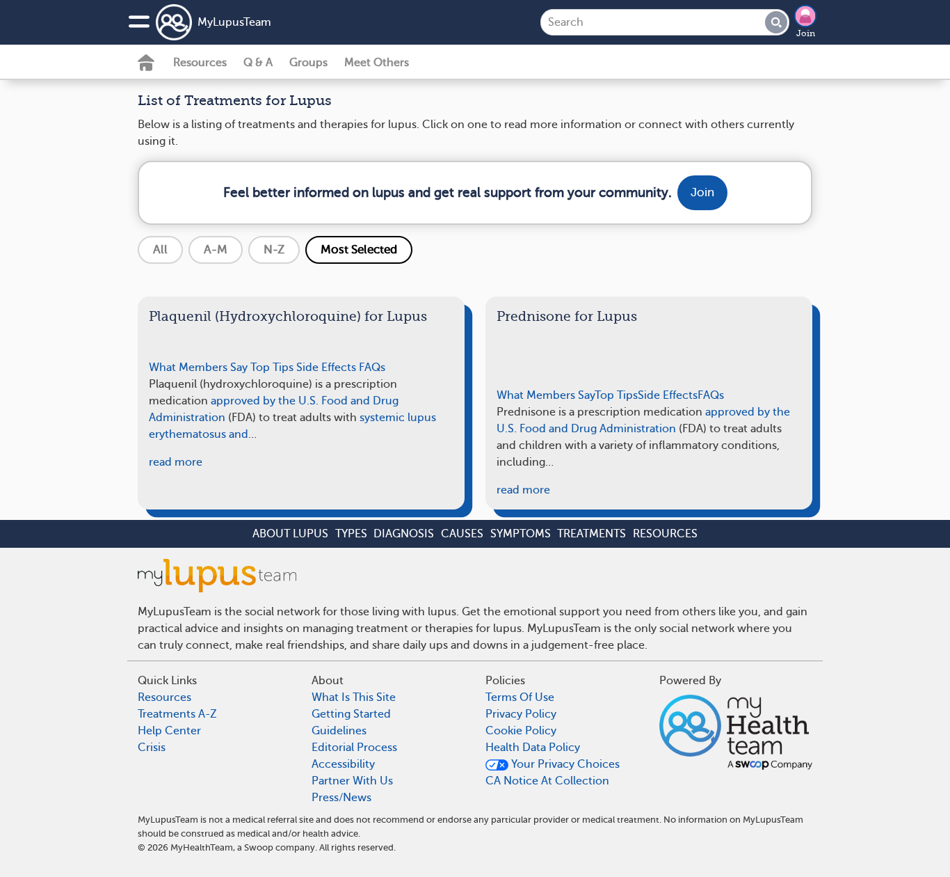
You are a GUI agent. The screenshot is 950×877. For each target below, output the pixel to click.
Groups (308, 62)
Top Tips (271, 367)
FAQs (372, 367)
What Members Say (198, 367)
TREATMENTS (591, 534)
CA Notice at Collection (547, 781)
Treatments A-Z (177, 714)
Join (805, 33)
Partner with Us (352, 781)
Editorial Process (354, 747)
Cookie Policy (520, 731)
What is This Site (354, 697)
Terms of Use (519, 697)
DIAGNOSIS (403, 534)
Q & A (258, 62)
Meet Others (376, 62)
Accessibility (343, 764)
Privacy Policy (520, 714)
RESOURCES (665, 534)
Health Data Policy (532, 747)
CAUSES (462, 534)
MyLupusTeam (234, 22)
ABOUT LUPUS (290, 534)
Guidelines (339, 731)
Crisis (152, 747)
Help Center (169, 731)
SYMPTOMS (520, 534)
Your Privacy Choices (564, 764)
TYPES (351, 534)
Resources (200, 62)
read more (175, 462)
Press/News (341, 797)
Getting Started (351, 714)
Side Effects (326, 367)
